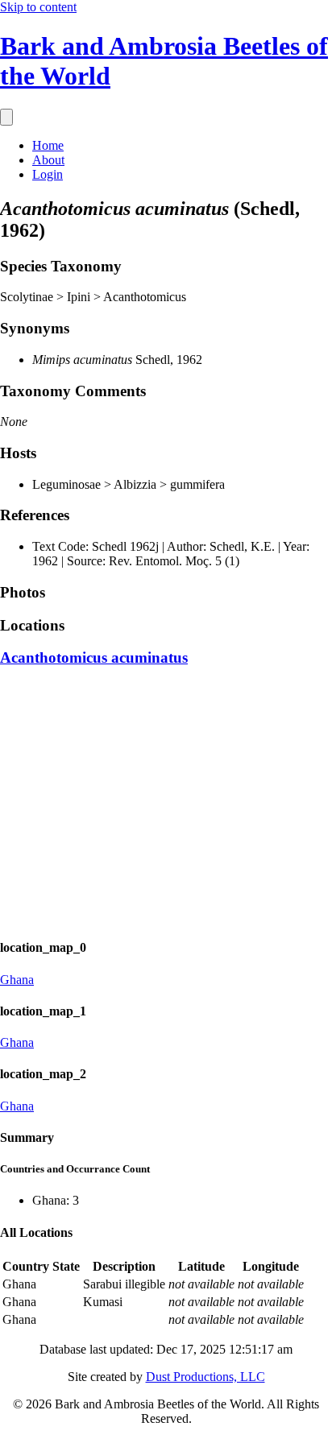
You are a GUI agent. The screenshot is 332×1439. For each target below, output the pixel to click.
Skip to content (38, 7)
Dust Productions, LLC (205, 1376)
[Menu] (6, 117)
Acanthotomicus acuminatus (94, 657)
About (48, 160)
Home (48, 145)
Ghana (17, 979)
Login (47, 174)
